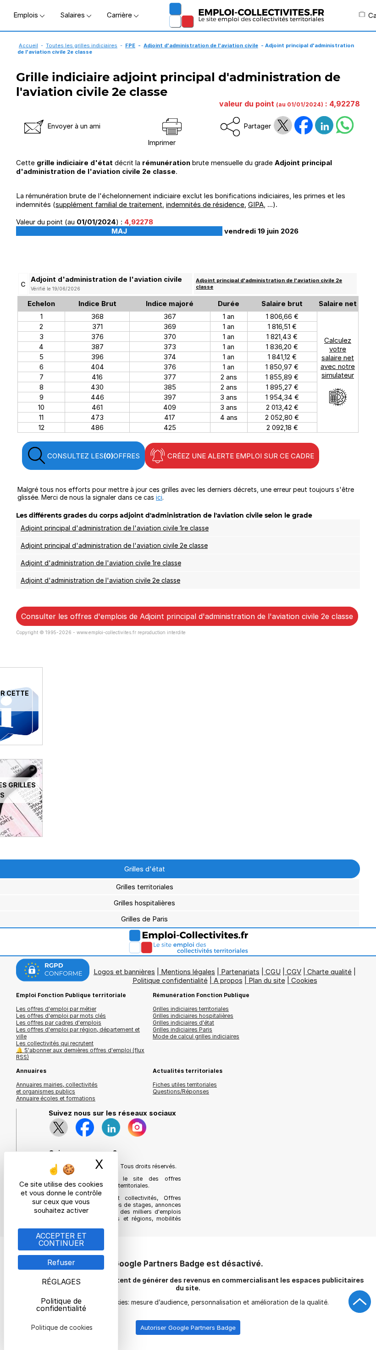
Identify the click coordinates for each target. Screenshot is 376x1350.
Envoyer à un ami (72, 126)
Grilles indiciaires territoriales (191, 1008)
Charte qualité (329, 971)
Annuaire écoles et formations (55, 1098)
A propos (228, 980)
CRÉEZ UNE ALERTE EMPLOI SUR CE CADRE (240, 456)
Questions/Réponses (181, 1091)
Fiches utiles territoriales (185, 1084)
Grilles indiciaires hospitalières (193, 1015)
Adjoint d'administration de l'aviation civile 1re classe (101, 563)
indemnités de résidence (205, 204)
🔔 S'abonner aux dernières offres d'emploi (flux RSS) (80, 1053)
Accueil (28, 45)
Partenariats (240, 971)
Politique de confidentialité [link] (61, 1304)
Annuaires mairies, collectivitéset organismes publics (57, 1088)
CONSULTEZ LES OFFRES (92, 456)
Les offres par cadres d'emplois (58, 1022)
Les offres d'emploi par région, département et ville (78, 1033)
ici (159, 497)
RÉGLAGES (61, 1281)
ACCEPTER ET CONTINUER (61, 1239)
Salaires (73, 15)
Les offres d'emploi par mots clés (61, 1015)
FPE (130, 45)
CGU (273, 971)
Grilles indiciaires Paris (182, 1029)
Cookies (304, 980)
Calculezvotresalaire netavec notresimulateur (338, 357)
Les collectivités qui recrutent (55, 1043)
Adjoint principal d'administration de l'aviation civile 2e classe (114, 545)
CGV (294, 971)
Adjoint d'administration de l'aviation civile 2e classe (100, 580)
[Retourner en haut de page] (359, 1301)
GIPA (256, 204)
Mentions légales (188, 971)
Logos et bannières (124, 971)
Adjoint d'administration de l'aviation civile (201, 45)
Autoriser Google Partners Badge (188, 1327)
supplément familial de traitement (108, 204)
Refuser (61, 1262)
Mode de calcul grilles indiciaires (196, 1036)
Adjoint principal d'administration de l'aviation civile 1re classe (115, 528)
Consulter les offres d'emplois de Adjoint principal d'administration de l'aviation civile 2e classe (187, 616)
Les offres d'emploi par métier (56, 1008)
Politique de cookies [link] (62, 1327)
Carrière (120, 15)
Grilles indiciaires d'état (183, 1022)
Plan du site (267, 980)
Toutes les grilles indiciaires (81, 45)
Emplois (26, 15)
